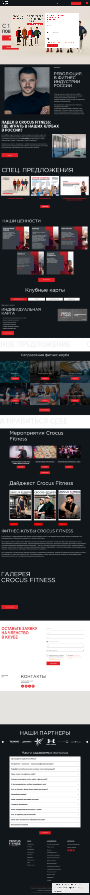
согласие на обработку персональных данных (63, 42)
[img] (28, 30)
